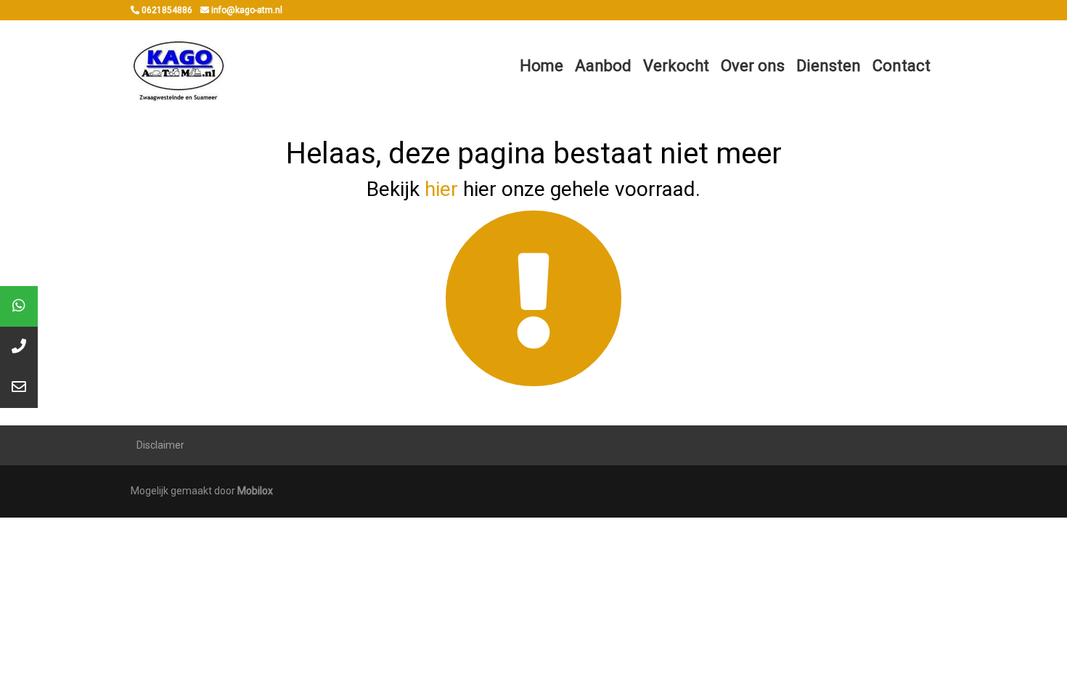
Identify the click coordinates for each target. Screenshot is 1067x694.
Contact (901, 66)
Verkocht (676, 66)
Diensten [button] (828, 66)
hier (441, 189)
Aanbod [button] (603, 66)
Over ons (753, 66)
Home (541, 66)
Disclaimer (160, 445)
